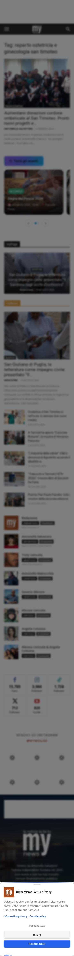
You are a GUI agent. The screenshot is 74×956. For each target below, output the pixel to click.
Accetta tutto (37, 943)
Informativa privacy (15, 916)
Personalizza (37, 925)
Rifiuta (37, 934)
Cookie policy (37, 916)
